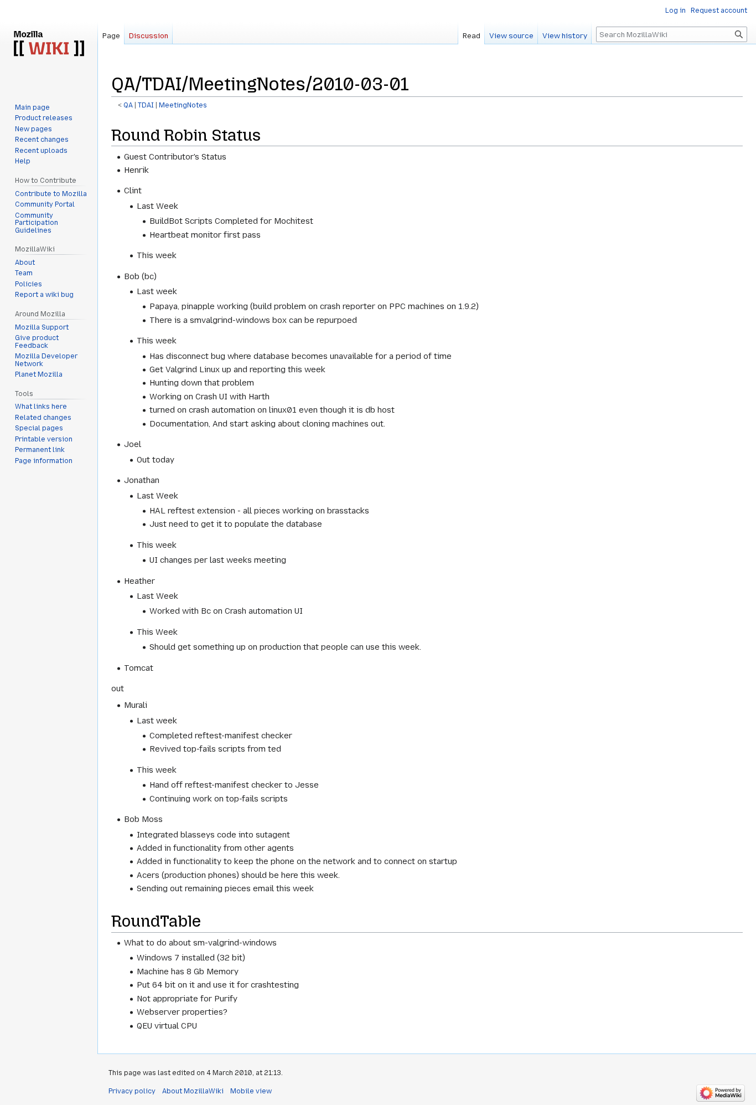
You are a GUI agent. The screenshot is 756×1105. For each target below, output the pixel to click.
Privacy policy (132, 1091)
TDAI (146, 105)
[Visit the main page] (48, 44)
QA (128, 105)
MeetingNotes (183, 105)
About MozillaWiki (193, 1091)
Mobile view (251, 1091)
